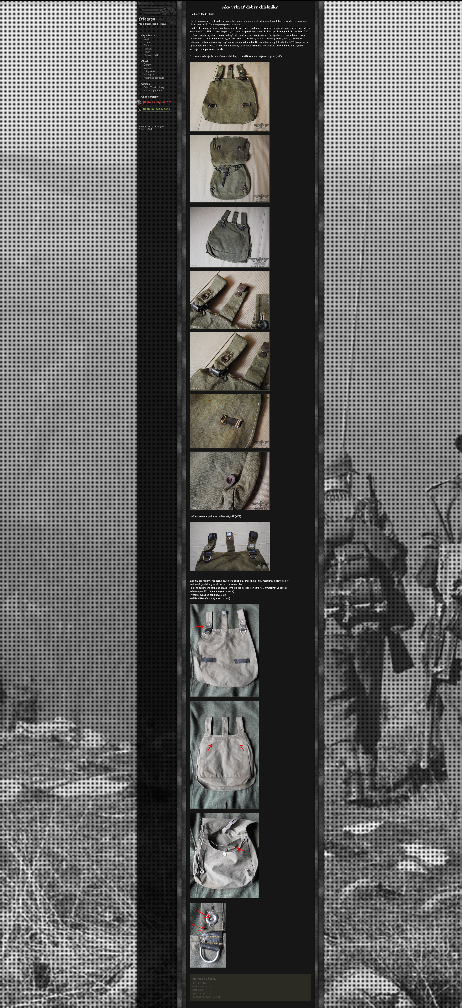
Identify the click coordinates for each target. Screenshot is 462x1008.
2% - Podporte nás (153, 90)
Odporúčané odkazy (153, 87)
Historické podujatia (153, 77)
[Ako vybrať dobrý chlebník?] (230, 130)
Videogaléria (149, 74)
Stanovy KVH (150, 55)
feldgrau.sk (144, 126)
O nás (146, 42)
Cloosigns (159, 126)
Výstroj (147, 68)
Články (147, 64)
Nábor (146, 52)
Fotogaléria (149, 71)
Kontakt (147, 48)
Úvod (146, 39)
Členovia (147, 45)
